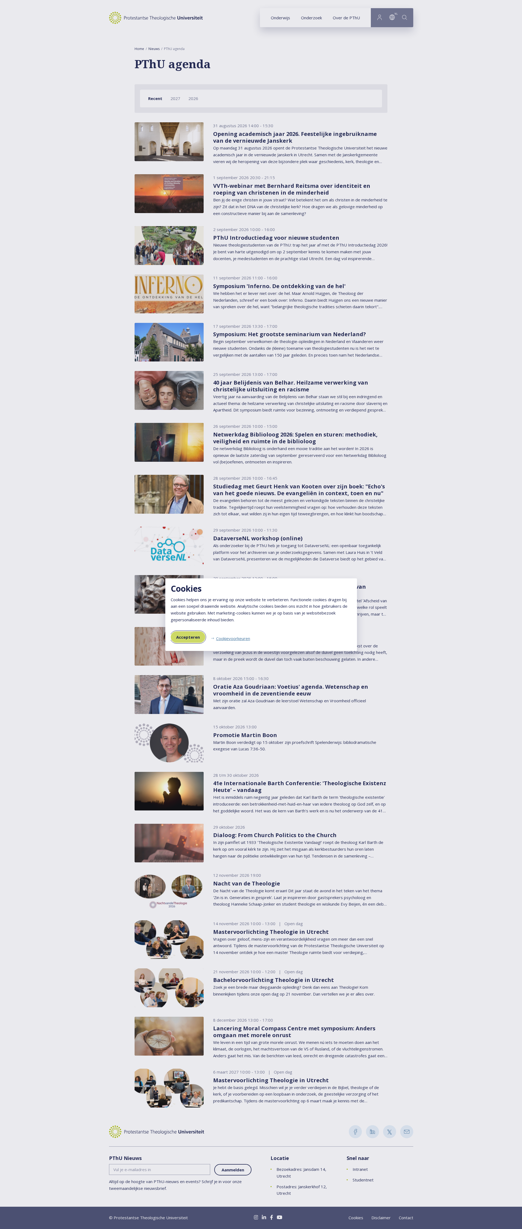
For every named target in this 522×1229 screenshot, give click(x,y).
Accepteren (188, 637)
